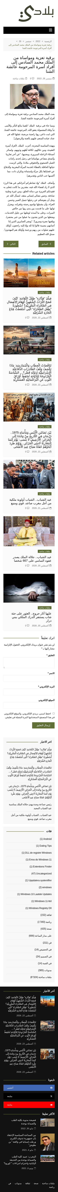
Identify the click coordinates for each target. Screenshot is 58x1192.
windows (47, 887)
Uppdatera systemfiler (40, 880)
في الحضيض (45, 949)
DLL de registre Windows (38, 853)
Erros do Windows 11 (40, 859)
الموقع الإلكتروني (47, 700)
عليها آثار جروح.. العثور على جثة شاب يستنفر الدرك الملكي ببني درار (31, 617)
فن (50, 942)
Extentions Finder (42, 866)
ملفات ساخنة (18, 78)
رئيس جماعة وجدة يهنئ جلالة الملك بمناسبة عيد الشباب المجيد (30, 806)
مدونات (48, 970)
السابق (44, 244)
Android (47, 839)
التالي (12, 244)
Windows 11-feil (43, 901)
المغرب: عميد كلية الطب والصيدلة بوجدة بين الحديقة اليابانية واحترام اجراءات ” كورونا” (20, 1160)
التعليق (51, 655)
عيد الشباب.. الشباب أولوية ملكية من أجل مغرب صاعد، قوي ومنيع (31, 817)
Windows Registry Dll (40, 908)
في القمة (47, 963)
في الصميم (46, 956)
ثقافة (49, 915)
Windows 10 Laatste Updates (36, 894)
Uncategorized (44, 873)
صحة (49, 929)
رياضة (49, 922)
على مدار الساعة (43, 935)
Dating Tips (46, 846)
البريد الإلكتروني (46, 686)
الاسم (51, 673)
